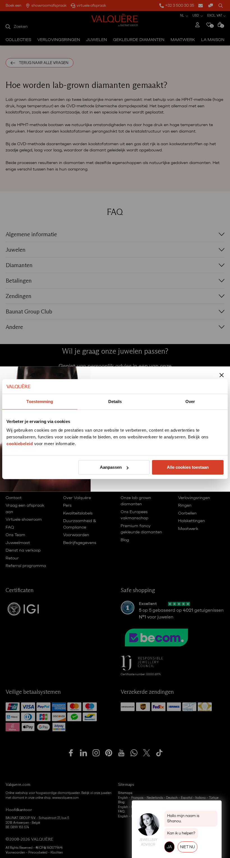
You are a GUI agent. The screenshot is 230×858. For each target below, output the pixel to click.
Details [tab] (115, 401)
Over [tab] (190, 401)
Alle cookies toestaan (188, 467)
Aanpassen (111, 467)
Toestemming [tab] (39, 401)
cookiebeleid (19, 443)
